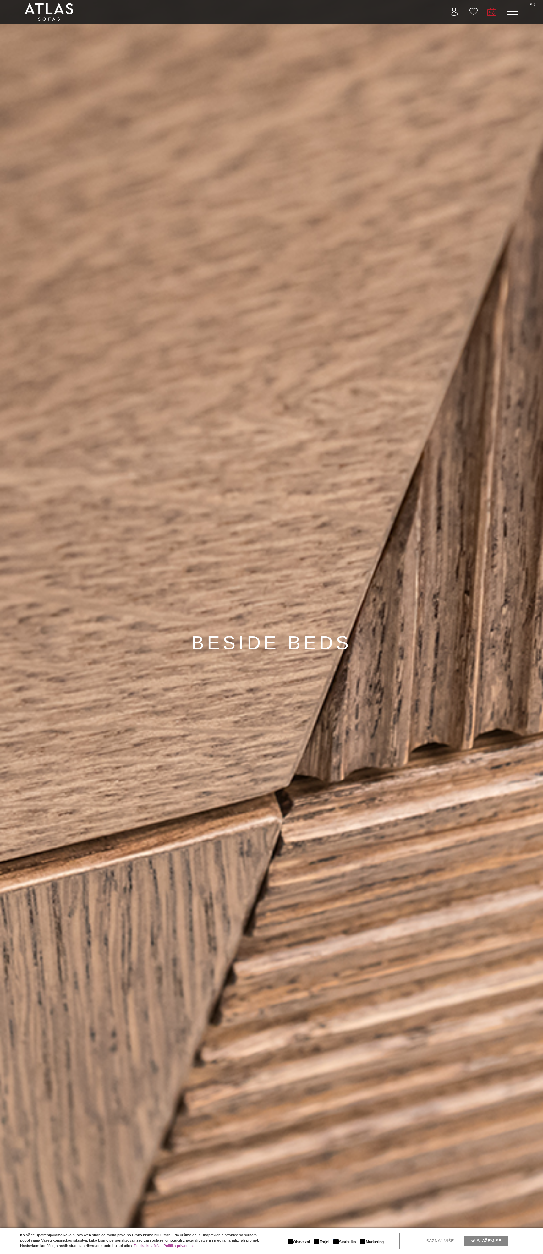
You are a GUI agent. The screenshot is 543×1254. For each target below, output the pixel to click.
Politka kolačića (147, 1246)
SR (532, 4)
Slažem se (488, 1240)
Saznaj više (440, 1240)
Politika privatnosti (179, 1246)
